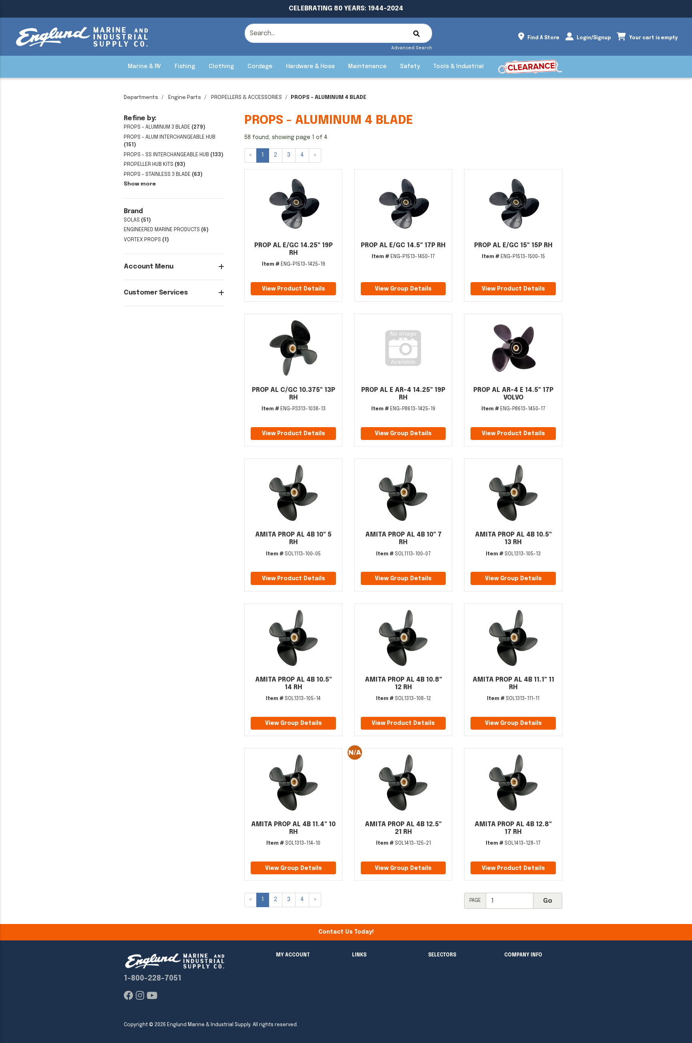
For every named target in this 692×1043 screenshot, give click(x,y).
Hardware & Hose (310, 66)
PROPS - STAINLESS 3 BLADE (157, 174)
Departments (141, 97)
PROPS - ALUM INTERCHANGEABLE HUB (169, 137)
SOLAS (132, 220)
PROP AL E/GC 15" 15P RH (513, 245)
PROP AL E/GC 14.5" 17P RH (403, 245)
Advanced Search (411, 48)
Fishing (185, 66)
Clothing (221, 66)
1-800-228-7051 (152, 978)
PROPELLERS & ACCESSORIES (246, 97)
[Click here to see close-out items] (530, 67)
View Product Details (293, 289)
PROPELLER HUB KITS (148, 164)
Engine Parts (184, 97)
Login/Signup (593, 38)
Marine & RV (144, 66)
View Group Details (403, 289)
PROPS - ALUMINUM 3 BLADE (157, 127)
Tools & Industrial (458, 66)
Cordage (259, 66)
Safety (410, 66)
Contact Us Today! (346, 932)
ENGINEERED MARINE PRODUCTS (162, 229)
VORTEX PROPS (142, 239)
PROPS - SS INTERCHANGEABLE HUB (166, 154)
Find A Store (542, 38)
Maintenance (367, 66)
